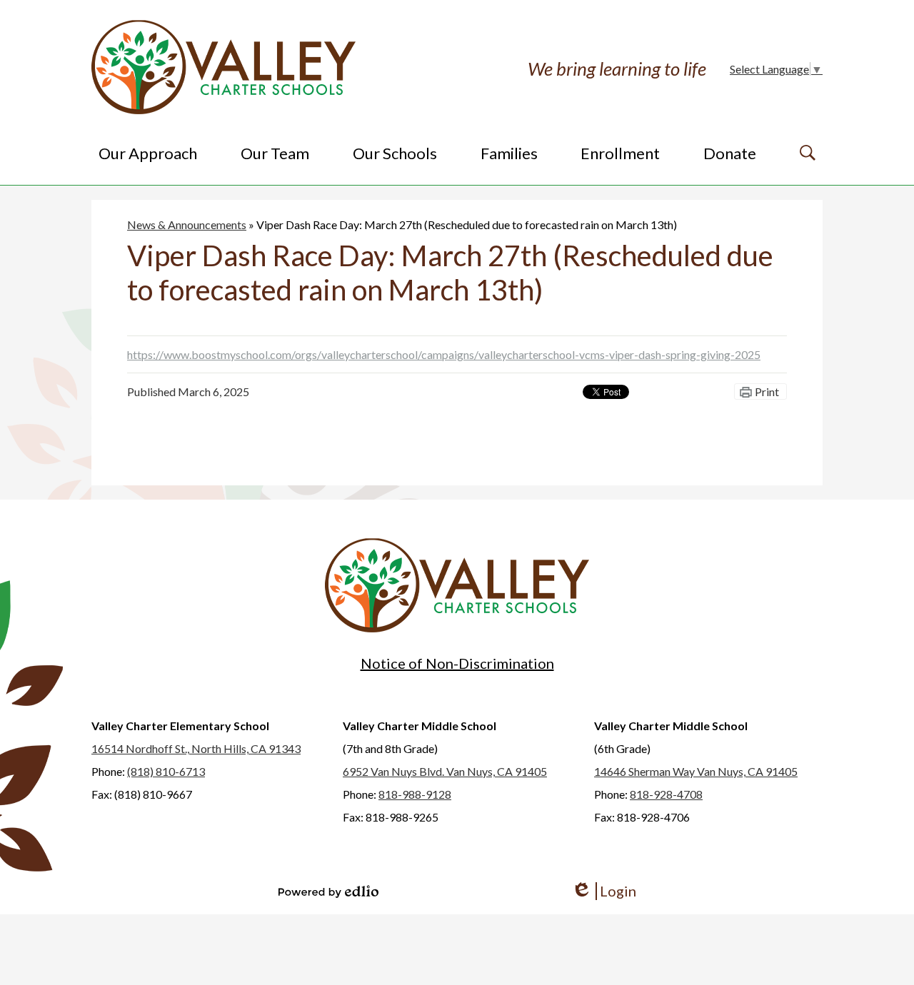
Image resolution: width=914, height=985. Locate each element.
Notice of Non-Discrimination (457, 663)
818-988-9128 (414, 794)
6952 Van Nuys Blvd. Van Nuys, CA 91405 (445, 771)
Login (603, 891)
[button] (147, 152)
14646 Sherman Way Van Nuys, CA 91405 (696, 771)
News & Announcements (186, 224)
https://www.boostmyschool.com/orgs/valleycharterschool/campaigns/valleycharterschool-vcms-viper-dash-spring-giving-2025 (443, 354)
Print (767, 391)
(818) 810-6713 (166, 771)
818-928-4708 (666, 794)
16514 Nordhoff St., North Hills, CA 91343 (196, 748)
